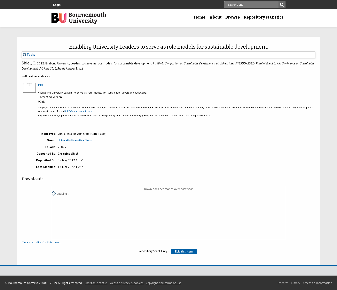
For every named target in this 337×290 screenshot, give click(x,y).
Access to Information (317, 283)
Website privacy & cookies (127, 283)
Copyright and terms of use (163, 283)
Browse (232, 17)
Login (57, 5)
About (215, 17)
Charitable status (96, 283)
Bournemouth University (78, 18)
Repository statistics (264, 17)
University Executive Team (75, 140)
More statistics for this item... (41, 242)
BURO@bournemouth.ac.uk (79, 111)
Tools (30, 54)
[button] (184, 251)
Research (282, 283)
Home (200, 17)
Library (295, 283)
